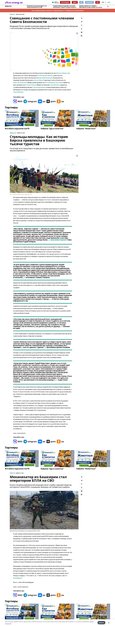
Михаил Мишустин (63, 73)
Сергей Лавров (31, 85)
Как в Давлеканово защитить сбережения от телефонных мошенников (57, 10)
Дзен (74, 2)
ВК (81, 2)
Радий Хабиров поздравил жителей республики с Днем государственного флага (64, 6)
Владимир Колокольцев (54, 82)
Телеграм (89, 2)
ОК (97, 2)
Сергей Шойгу (54, 85)
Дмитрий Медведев (45, 78)
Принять (101, 622)
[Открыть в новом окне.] (17, 101)
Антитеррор (65, 2)
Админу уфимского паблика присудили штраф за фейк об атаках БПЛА (90, 6)
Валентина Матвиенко (45, 75)
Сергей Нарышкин (38, 87)
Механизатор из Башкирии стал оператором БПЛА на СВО (37, 6)
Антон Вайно (38, 80)
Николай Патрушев (20, 82)
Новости (8, 6)
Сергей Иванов (18, 92)
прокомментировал (59, 240)
